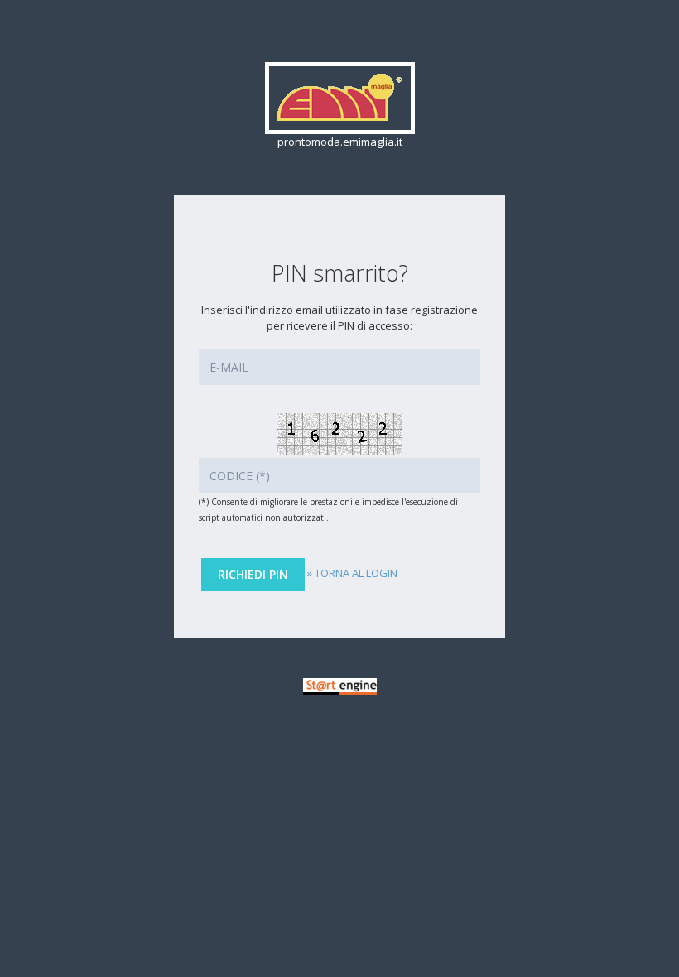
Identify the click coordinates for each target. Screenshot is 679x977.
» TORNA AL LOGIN (352, 573)
